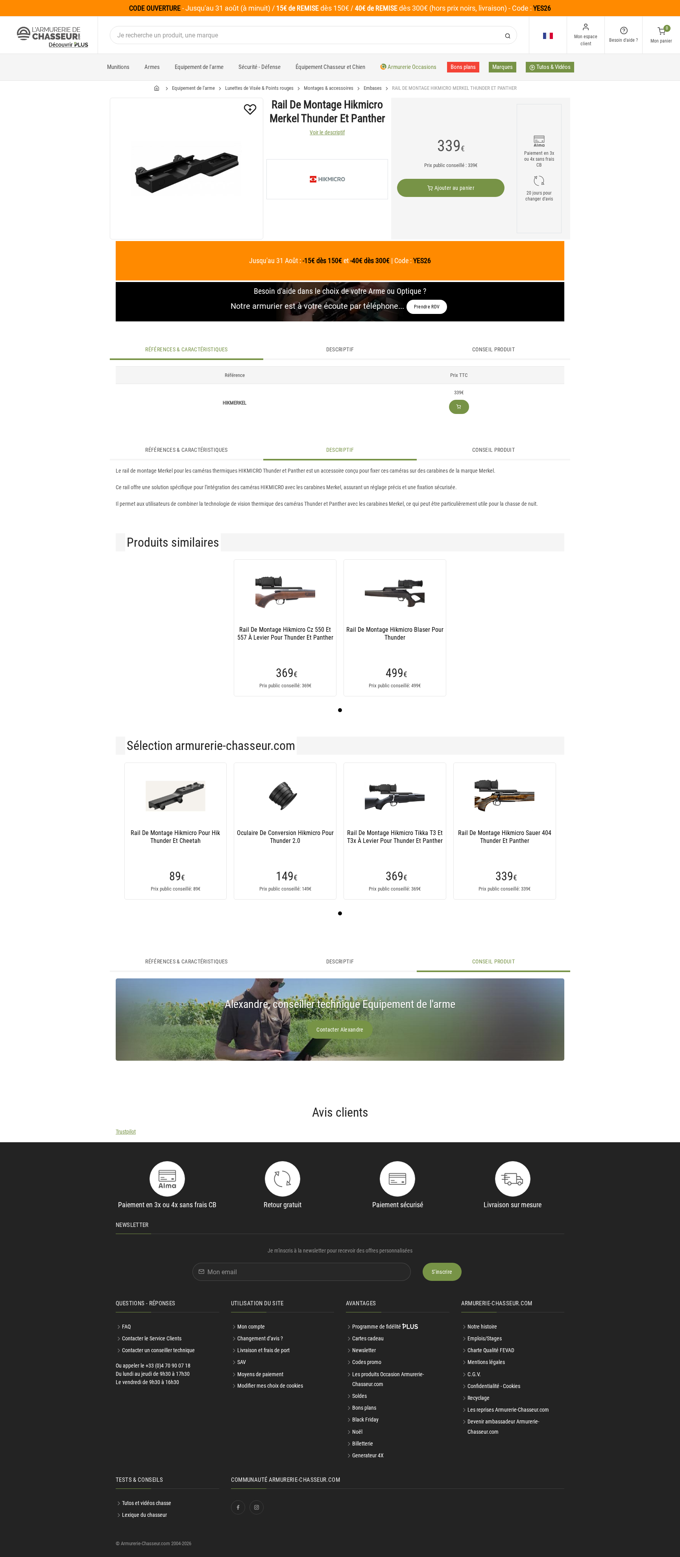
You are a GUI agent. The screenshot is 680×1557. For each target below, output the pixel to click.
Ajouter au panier (453, 188)
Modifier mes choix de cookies (270, 1386)
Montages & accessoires (328, 88)
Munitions (118, 67)
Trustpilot (126, 1131)
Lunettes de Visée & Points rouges (259, 88)
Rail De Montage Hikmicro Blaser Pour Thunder (394, 633)
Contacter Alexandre (340, 1029)
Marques (502, 67)
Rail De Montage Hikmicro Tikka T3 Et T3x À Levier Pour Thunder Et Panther (395, 836)
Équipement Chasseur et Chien (330, 67)
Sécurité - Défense (259, 67)
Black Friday (365, 1419)
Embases (373, 88)
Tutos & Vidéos (553, 67)
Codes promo (366, 1362)
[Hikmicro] (327, 179)
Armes (152, 67)
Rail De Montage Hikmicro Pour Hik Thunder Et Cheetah (175, 836)
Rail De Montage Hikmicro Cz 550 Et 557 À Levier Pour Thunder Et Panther (285, 633)
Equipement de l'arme (199, 67)
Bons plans (463, 67)
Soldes (359, 1396)
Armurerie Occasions (411, 67)
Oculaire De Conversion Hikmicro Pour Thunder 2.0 (285, 836)
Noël (357, 1432)
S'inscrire (442, 1272)
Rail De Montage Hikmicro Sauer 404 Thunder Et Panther (504, 836)
